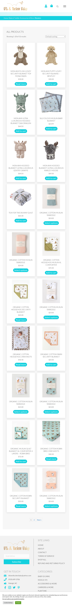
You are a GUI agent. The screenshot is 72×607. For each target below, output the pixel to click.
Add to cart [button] (51, 84)
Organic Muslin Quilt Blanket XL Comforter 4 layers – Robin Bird (21, 451)
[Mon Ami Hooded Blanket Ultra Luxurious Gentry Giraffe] (21, 149)
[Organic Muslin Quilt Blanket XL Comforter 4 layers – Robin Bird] (21, 433)
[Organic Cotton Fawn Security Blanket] (51, 338)
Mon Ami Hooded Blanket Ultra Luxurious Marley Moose (51, 168)
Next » (39, 520)
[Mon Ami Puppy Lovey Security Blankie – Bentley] (51, 55)
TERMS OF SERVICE (46, 556)
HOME (40, 545)
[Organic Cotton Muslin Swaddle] (51, 197)
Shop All (42, 560)
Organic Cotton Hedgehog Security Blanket (20, 309)
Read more (21, 84)
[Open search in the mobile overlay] (56, 6)
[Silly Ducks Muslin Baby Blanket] (51, 102)
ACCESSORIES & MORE (47, 583)
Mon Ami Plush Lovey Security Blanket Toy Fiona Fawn (21, 73)
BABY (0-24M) (44, 576)
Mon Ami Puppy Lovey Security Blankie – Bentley (51, 73)
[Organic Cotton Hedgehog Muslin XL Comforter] (51, 244)
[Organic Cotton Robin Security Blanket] (21, 480)
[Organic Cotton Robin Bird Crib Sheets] (51, 433)
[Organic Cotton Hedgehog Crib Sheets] (21, 338)
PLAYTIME (42, 591)
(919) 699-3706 (14, 579)
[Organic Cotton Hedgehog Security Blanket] (21, 291)
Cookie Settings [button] (8, 602)
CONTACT (42, 552)
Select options (51, 223)
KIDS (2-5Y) (42, 580)
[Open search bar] (57, 6)
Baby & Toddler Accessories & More (21, 18)
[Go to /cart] (51, 5)
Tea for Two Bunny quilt (21, 213)
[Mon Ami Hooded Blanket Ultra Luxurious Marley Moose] (51, 149)
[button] (64, 6)
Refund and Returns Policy (51, 563)
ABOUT (41, 549)
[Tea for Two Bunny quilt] (21, 197)
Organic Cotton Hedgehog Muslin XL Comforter (51, 262)
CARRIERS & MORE (46, 587)
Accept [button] (18, 602)
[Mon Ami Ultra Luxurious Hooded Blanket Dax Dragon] (21, 102)
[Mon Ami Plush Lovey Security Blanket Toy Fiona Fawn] (21, 55)
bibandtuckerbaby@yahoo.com (19, 575)
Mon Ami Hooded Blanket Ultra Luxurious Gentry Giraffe (21, 168)
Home (6, 18)
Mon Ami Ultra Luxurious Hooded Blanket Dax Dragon (21, 120)
